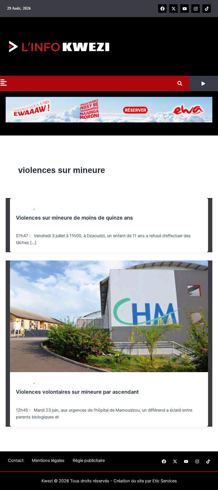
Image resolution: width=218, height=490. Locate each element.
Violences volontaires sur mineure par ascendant (77, 392)
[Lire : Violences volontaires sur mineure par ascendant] (109, 316)
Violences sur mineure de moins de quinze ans (74, 217)
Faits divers (46, 208)
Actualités (24, 208)
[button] (203, 83)
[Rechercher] (181, 83)
